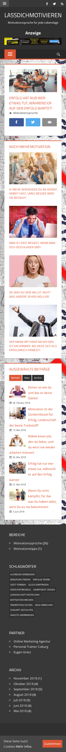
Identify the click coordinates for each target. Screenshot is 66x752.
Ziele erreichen (44, 605)
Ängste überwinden (22, 615)
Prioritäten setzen (21, 605)
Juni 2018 (20, 705)
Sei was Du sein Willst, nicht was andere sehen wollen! (29, 294)
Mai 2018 (20, 711)
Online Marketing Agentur (32, 641)
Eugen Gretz (22, 652)
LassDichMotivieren (33, 15)
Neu (27, 377)
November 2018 (25, 678)
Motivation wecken (21, 599)
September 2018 (26, 689)
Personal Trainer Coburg (31, 646)
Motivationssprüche (25, 113)
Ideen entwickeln (20, 589)
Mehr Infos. (24, 746)
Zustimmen (52, 744)
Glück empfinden (38, 584)
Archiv (38, 377)
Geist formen (18, 584)
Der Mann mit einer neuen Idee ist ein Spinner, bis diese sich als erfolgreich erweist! (33, 346)
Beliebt (15, 377)
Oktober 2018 (24, 684)
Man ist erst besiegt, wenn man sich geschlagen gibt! (32, 245)
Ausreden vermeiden (22, 574)
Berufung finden (20, 579)
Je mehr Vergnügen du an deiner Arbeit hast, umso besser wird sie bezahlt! (33, 193)
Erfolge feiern (41, 579)
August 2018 (23, 694)
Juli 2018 (20, 700)
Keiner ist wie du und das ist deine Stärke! (40, 392)
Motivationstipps (25, 549)
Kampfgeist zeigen (44, 589)
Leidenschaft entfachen (24, 594)
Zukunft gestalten (21, 610)
